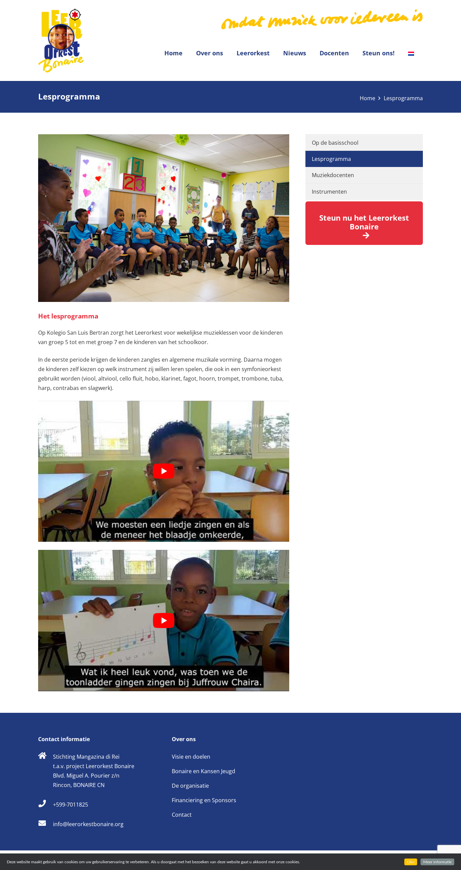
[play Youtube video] (163, 471)
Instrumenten (329, 191)
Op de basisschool (335, 142)
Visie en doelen (191, 756)
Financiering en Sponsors (204, 800)
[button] (227, 53)
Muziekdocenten (333, 175)
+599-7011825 (70, 804)
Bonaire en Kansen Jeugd (203, 771)
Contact (182, 814)
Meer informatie (437, 862)
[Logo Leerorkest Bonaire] (61, 40)
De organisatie (190, 785)
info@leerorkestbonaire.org (88, 824)
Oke (410, 862)
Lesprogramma (331, 159)
